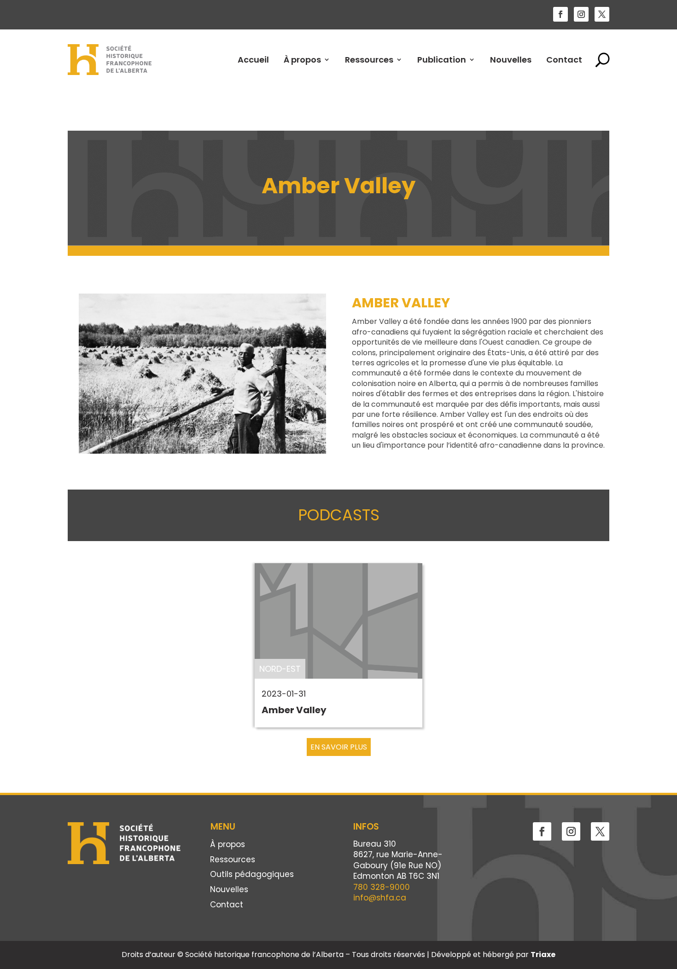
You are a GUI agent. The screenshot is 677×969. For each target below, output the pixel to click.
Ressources (369, 59)
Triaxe (543, 954)
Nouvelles (510, 59)
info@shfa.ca (379, 897)
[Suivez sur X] (602, 14)
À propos (302, 59)
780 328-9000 (381, 887)
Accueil (253, 59)
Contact (564, 59)
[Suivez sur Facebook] (560, 14)
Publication (441, 59)
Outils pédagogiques (252, 875)
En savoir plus (338, 747)
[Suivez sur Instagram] (581, 14)
